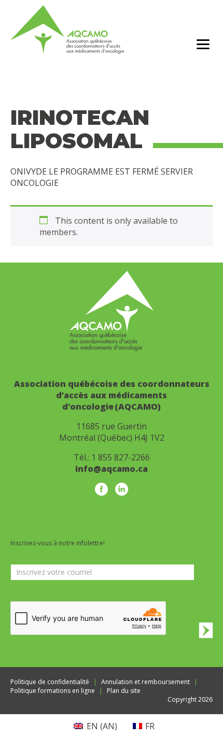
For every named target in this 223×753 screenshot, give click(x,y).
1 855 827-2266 (120, 457)
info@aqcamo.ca (111, 468)
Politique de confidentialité (49, 681)
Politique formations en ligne (52, 690)
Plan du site (124, 690)
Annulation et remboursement (145, 681)
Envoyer (206, 630)
